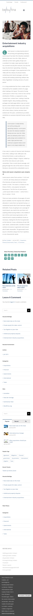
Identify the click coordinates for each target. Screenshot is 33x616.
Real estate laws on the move (12, 321)
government (6, 458)
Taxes (15, 242)
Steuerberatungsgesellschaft (11, 567)
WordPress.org (8, 406)
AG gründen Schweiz (8, 558)
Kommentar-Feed (8, 402)
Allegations (14, 455)
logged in (12, 302)
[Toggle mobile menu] (24, 10)
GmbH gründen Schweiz (9, 555)
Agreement (6, 455)
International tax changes (16, 433)
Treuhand (5, 563)
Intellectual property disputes (12, 333)
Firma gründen (7, 570)
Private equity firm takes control (13, 325)
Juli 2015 (6, 354)
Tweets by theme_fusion (9, 470)
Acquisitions (23, 240)
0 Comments (21, 242)
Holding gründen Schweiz (10, 553)
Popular (7, 421)
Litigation (5, 461)
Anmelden (6, 393)
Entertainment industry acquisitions (14, 338)
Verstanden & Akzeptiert (25, 595)
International (7, 378)
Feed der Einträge (9, 397)
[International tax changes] (6, 433)
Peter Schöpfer (7, 240)
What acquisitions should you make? (17, 441)
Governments (10, 242)
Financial (5, 242)
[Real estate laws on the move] (6, 426)
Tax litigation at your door (11, 329)
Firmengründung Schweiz (10, 560)
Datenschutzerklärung (8, 613)
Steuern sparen (7, 565)
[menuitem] (9, 2)
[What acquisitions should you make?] (6, 441)
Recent (16, 421)
